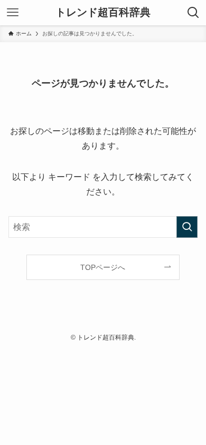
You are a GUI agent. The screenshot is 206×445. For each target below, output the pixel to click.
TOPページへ (102, 267)
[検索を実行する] (187, 227)
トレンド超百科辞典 (103, 12)
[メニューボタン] (12, 12)
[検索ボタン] (193, 12)
